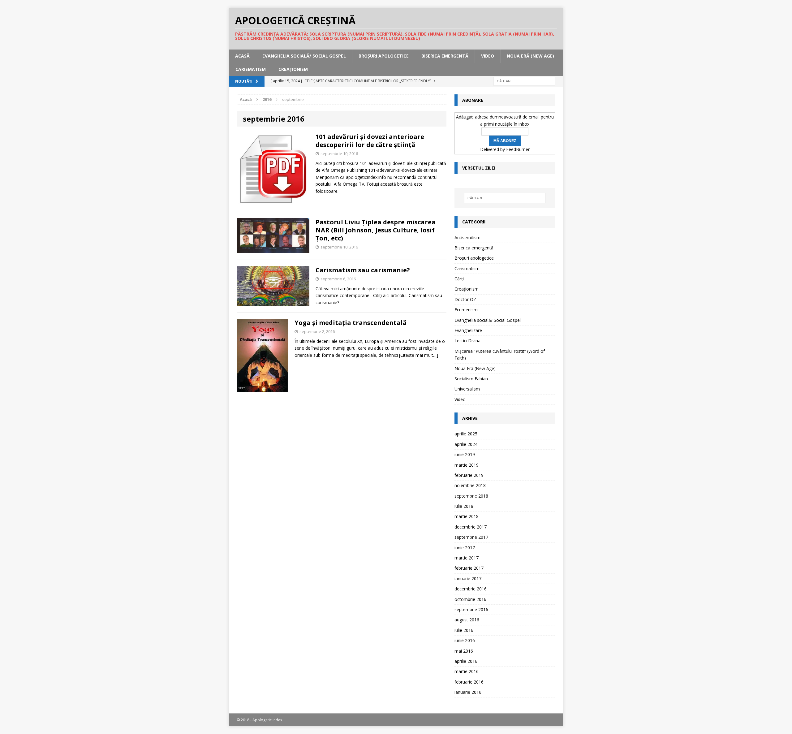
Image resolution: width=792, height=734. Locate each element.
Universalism (467, 389)
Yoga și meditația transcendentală (351, 322)
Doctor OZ (465, 299)
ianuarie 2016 (467, 692)
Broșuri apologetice (384, 56)
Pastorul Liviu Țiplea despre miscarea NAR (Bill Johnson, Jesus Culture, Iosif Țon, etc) (376, 230)
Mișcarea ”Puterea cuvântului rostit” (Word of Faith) (499, 354)
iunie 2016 (464, 640)
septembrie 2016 (471, 609)
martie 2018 (466, 516)
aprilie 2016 (465, 661)
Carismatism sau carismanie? (363, 270)
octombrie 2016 (470, 599)
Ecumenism (466, 310)
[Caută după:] (524, 81)
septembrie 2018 (471, 496)
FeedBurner (518, 149)
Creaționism (293, 69)
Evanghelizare (468, 330)
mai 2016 (463, 651)
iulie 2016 (463, 630)
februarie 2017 (469, 568)
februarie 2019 (469, 475)
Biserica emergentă (444, 56)
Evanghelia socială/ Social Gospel (304, 56)
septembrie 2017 (471, 537)
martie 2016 (466, 671)
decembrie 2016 (470, 589)
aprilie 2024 (465, 444)
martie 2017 (466, 558)
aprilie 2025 (465, 434)
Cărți (459, 279)
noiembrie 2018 (470, 485)
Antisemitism (467, 237)
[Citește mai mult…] (418, 355)
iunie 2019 (464, 454)
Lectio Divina (467, 340)
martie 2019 (466, 465)
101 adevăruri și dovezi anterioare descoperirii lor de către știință (370, 140)
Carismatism (250, 69)
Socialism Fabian (471, 379)
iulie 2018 (463, 506)
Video (487, 56)
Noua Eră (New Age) (530, 56)
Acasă (242, 56)
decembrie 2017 (470, 527)
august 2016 (466, 620)
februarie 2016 (469, 682)
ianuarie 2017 (467, 578)
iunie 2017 (464, 547)
